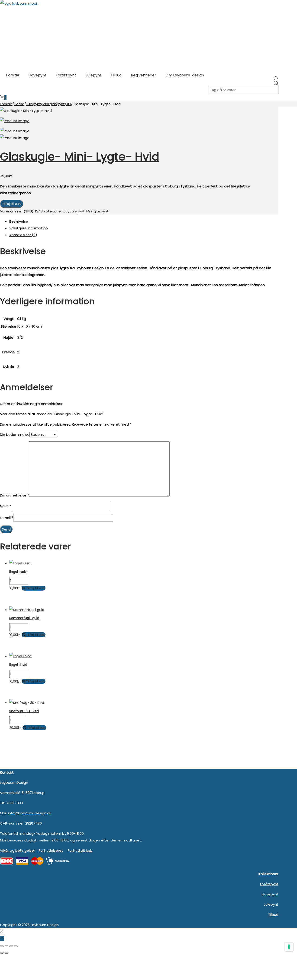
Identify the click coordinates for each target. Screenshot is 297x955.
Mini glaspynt (53, 103)
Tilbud (273, 914)
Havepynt (270, 894)
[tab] (143, 221)
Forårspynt (269, 884)
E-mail (6, 517)
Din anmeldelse (14, 495)
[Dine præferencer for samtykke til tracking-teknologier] (288, 946)
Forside (6, 103)
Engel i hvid (18, 664)
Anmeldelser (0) (23, 234)
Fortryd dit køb (80, 850)
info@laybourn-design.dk (29, 813)
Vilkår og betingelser (17, 850)
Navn (5, 506)
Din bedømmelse (14, 434)
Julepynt (33, 103)
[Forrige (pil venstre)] (2, 953)
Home (19, 103)
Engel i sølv (18, 571)
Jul (68, 103)
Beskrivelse (18, 221)
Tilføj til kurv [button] (35, 588)
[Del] (11, 946)
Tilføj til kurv (11, 203)
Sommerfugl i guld (24, 618)
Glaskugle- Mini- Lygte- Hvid (79, 156)
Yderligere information (28, 228)
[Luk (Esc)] (16, 946)
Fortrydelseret (51, 850)
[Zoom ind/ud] (2, 946)
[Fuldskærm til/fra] (6, 946)
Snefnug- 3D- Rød (24, 711)
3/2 (20, 337)
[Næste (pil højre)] (6, 953)
